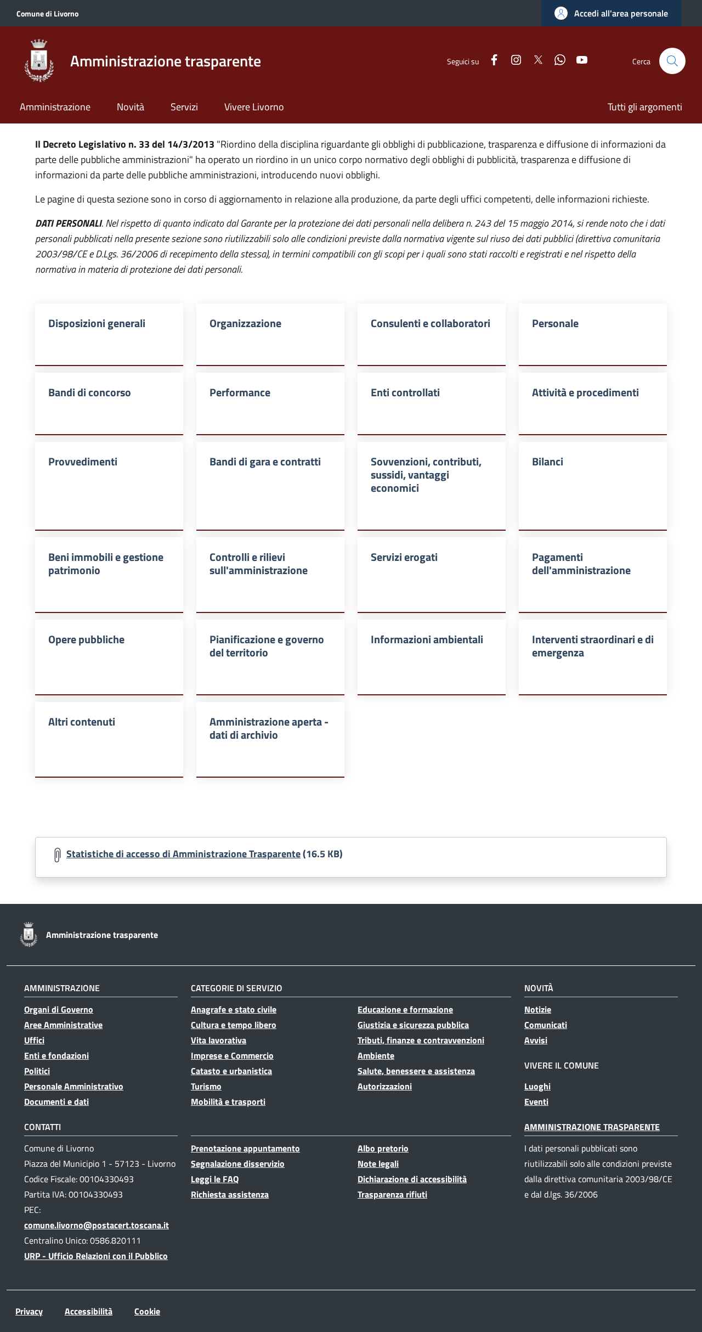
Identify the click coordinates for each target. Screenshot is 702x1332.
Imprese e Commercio (232, 1055)
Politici (37, 1070)
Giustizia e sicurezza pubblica (413, 1024)
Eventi (536, 1101)
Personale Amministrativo (73, 1086)
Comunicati (545, 1024)
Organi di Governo (58, 1009)
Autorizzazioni (385, 1086)
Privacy (29, 1311)
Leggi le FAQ (215, 1178)
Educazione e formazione (405, 1009)
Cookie (147, 1311)
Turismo (206, 1086)
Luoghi (537, 1086)
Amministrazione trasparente (592, 1126)
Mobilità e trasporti (228, 1101)
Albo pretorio (383, 1148)
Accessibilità (88, 1311)
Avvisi (535, 1040)
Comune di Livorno (47, 13)
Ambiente (376, 1055)
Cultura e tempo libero (233, 1024)
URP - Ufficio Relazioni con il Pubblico (96, 1255)
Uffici (34, 1040)
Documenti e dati (56, 1101)
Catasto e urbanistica (231, 1070)
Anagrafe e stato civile (233, 1009)
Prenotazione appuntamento (245, 1148)
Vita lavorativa (218, 1040)
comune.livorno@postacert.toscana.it (96, 1225)
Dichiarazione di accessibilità (412, 1178)
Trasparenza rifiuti (392, 1194)
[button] (611, 13)
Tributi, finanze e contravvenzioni (421, 1040)
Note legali (378, 1163)
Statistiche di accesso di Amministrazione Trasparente (183, 853)
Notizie (537, 1009)
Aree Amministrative (63, 1024)
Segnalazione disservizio (238, 1163)
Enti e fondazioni (56, 1055)
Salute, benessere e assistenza (416, 1070)
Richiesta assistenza (230, 1194)
